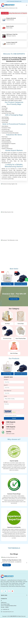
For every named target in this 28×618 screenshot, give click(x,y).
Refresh (14, 412)
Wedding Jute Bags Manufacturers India (11, 560)
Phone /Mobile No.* (8, 390)
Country (5, 396)
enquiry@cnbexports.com (16, 1)
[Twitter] (5, 591)
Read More (7, 565)
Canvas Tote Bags (7, 283)
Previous (2, 8)
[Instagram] (9, 591)
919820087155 (6, 609)
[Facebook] (2, 591)
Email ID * (6, 385)
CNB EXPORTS (13, 616)
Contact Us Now (14, 298)
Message (5, 401)
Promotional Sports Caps (20, 283)
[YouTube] (12, 591)
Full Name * (6, 379)
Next (26, 8)
